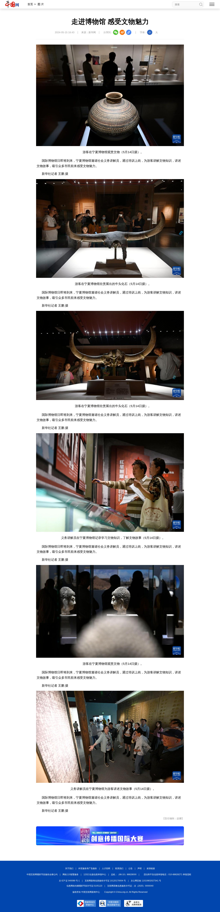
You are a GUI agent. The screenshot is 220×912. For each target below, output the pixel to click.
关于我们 (69, 868)
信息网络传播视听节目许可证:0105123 (84, 886)
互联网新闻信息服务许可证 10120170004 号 (105, 880)
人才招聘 (106, 868)
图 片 (41, 4)
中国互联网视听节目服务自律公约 (42, 874)
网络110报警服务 (71, 874)
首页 (30, 4)
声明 (140, 868)
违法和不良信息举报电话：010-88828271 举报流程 (167, 874)
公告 (130, 868)
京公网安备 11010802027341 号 (146, 880)
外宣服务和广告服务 (87, 868)
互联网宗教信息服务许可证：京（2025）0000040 (130, 886)
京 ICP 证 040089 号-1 (69, 880)
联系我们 (119, 868)
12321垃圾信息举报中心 (95, 874)
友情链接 (151, 868)
